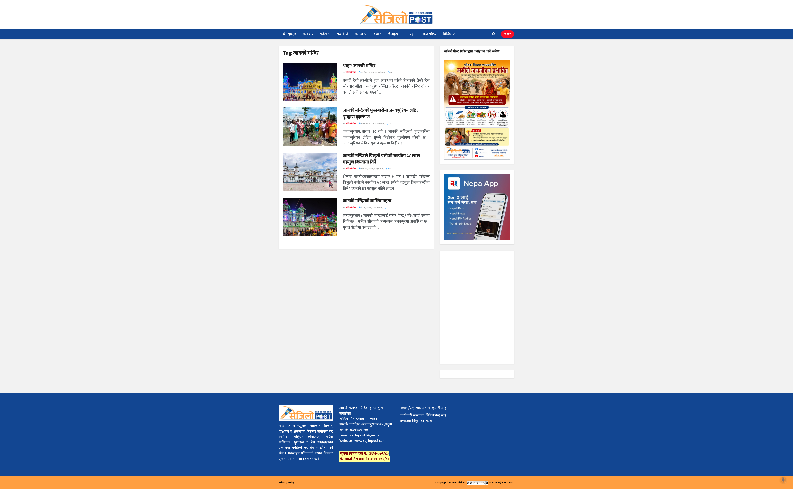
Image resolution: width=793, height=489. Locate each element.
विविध (447, 34)
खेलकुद (392, 34)
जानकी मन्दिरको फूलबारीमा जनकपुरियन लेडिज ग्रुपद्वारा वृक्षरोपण (381, 114)
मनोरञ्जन (410, 34)
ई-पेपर (507, 34)
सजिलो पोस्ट (351, 72)
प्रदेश (323, 34)
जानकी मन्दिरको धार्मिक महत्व (367, 201)
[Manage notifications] (783, 480)
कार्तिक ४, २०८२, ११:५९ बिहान (372, 72)
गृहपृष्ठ (292, 34)
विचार (377, 34)
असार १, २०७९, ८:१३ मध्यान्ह (372, 169)
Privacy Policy (286, 482)
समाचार (308, 34)
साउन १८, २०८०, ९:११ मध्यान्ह (372, 123)
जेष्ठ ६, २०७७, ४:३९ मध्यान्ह (371, 207)
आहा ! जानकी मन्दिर (359, 66)
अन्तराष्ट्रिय (429, 34)
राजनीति (342, 34)
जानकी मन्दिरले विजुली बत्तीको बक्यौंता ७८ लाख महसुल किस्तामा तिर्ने (381, 159)
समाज (359, 34)
